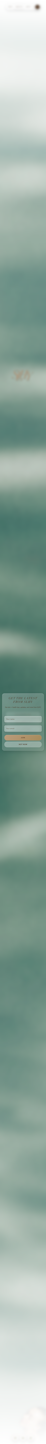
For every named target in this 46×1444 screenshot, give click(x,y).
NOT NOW (23, 744)
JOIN (23, 738)
